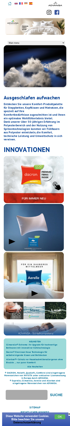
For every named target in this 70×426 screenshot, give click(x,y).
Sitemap (35, 407)
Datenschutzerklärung (27, 422)
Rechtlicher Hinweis (35, 412)
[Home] (10, 5)
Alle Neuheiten (35, 366)
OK (60, 416)
